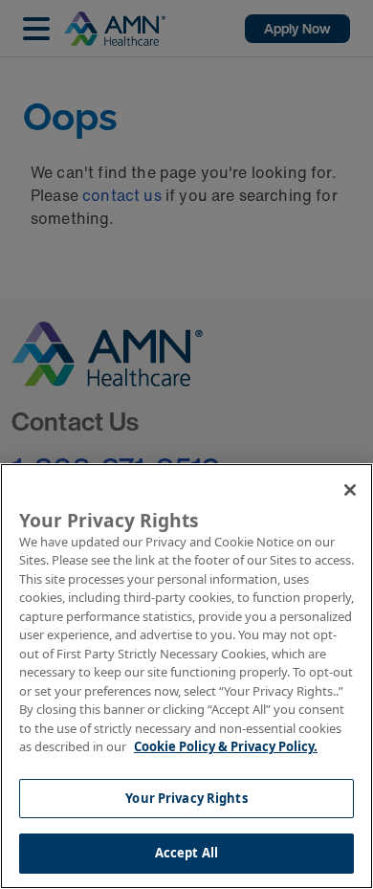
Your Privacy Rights (186, 798)
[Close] (350, 490)
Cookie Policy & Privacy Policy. (226, 746)
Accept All (186, 852)
